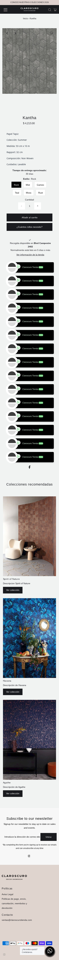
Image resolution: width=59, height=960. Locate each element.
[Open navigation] (8, 10)
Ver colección (12, 603)
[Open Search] (49, 9)
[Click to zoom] (51, 33)
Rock (16, 185)
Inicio (25, 18)
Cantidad (29, 200)
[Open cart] (55, 10)
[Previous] (7, 33)
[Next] (15, 33)
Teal (17, 192)
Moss (28, 192)
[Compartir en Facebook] (29, 481)
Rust (40, 192)
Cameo (40, 185)
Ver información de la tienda (30, 255)
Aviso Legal (7, 908)
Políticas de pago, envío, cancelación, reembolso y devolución (14, 917)
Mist (28, 185)
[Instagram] (29, 870)
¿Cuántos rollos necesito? (29, 227)
